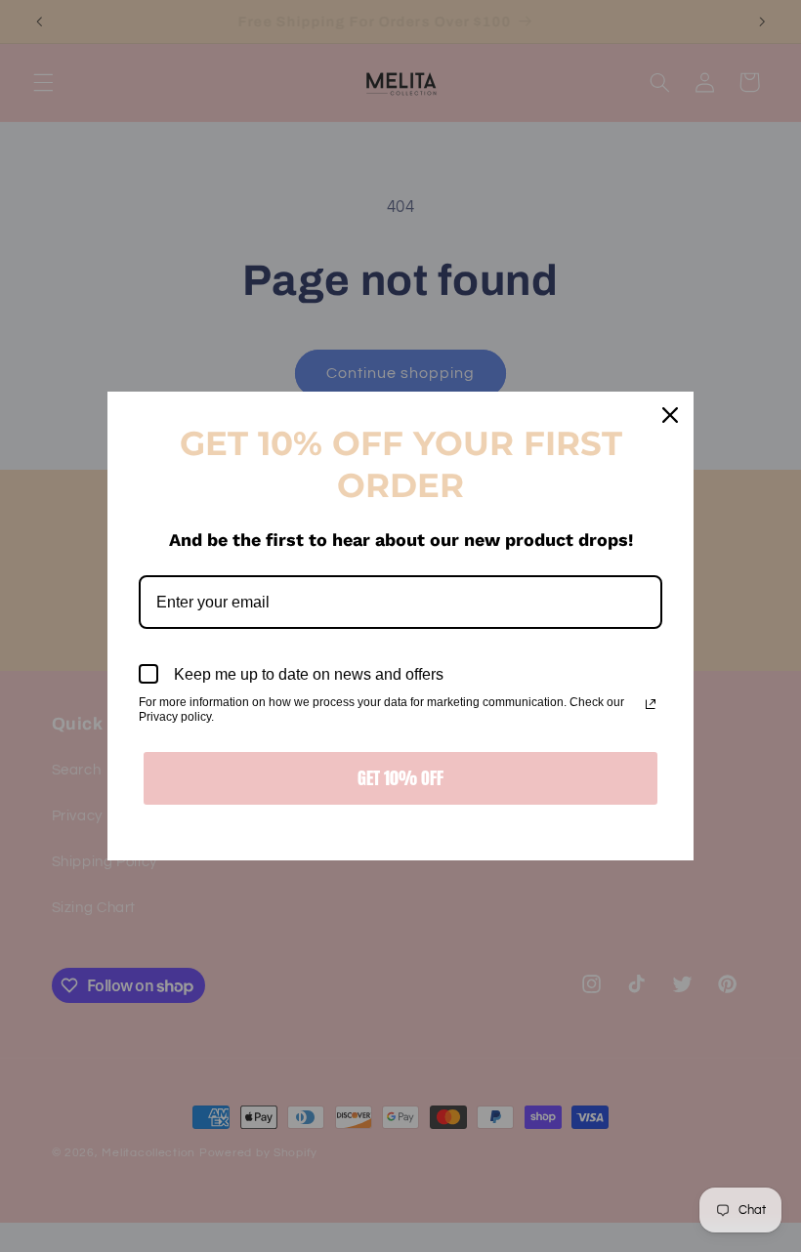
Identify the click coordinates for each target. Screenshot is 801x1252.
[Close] (670, 415)
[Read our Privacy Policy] (650, 704)
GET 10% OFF (400, 778)
